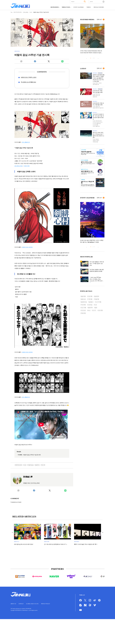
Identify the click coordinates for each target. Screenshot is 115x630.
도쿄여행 (90, 296)
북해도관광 (95, 141)
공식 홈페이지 (26, 142)
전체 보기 (99, 19)
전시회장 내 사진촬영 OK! (28, 82)
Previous (86, 57)
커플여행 (97, 299)
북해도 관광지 (96, 140)
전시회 (43, 465)
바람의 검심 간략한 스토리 (28, 77)
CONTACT (21, 603)
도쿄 (25, 465)
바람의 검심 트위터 (27, 247)
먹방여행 (83, 313)
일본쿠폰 (102, 107)
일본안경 (95, 96)
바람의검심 (30, 465)
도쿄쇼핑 (83, 310)
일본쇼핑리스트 (96, 95)
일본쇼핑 (98, 106)
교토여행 (100, 310)
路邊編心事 (28, 477)
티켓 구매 (26, 166)
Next (98, 57)
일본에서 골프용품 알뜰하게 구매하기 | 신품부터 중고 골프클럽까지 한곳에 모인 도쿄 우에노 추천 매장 (98, 78)
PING (97, 83)
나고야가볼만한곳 (97, 123)
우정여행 (83, 304)
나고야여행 (95, 124)
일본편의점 (84, 302)
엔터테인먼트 (18, 465)
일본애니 (37, 465)
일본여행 (83, 296)
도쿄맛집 (90, 304)
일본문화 (97, 296)
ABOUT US (13, 603)
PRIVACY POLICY (45, 603)
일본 (96, 307)
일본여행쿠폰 (96, 107)
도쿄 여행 (83, 307)
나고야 (94, 122)
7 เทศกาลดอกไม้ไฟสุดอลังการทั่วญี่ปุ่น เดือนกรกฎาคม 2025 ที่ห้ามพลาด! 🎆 (97, 279)
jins (99, 94)
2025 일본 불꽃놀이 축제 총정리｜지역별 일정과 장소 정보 (97, 263)
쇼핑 (94, 83)
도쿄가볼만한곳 (96, 126)
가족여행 (90, 299)
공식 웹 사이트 (18, 166)
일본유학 (90, 307)
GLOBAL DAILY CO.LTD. (32, 603)
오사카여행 (98, 302)
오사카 (101, 122)
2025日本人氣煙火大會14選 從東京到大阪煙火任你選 (97, 270)
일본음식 (91, 302)
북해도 (97, 139)
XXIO (100, 83)
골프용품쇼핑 (96, 84)
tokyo (89, 310)
